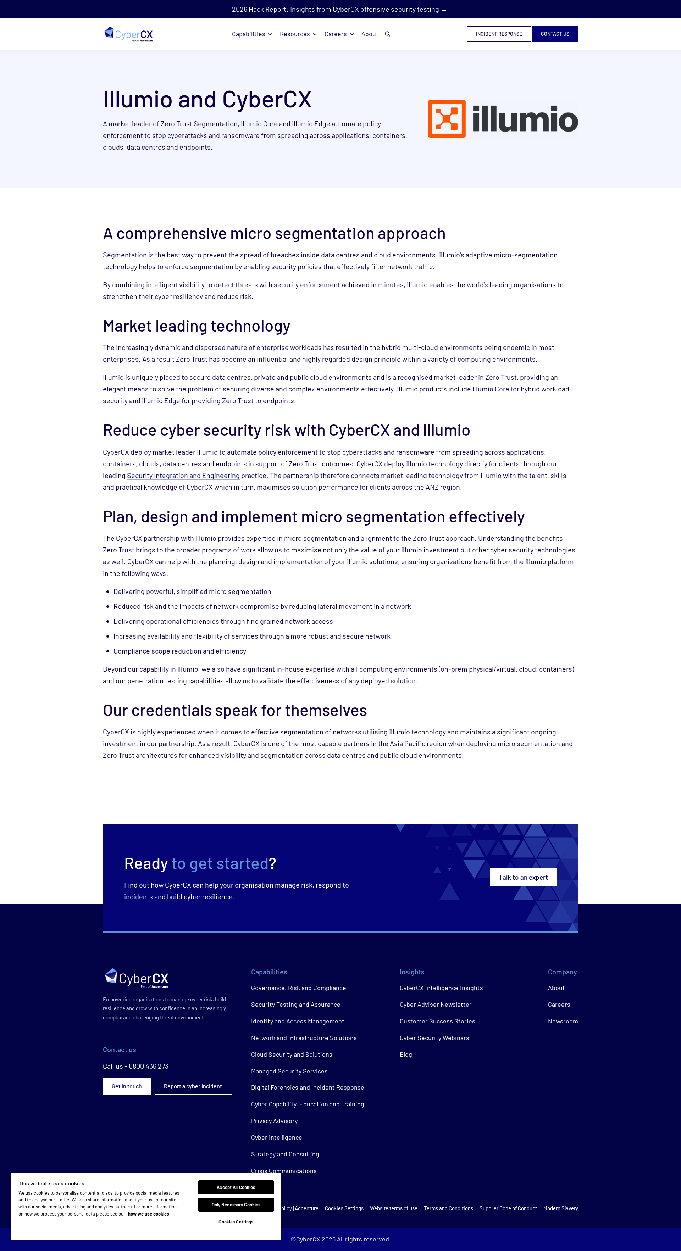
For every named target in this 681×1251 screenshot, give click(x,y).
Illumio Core (490, 388)
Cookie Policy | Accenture (290, 1208)
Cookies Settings (235, 1221)
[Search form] (387, 34)
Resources (295, 34)
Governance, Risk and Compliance (298, 987)
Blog (406, 1054)
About (369, 34)
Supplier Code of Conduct (508, 1208)
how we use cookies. (149, 1214)
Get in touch (127, 1086)
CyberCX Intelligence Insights (441, 987)
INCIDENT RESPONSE (499, 34)
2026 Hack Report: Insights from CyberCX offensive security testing (336, 9)
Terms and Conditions (448, 1208)
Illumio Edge (161, 400)
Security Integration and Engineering (183, 475)
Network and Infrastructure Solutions (304, 1037)
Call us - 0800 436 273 (135, 1066)
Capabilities (248, 34)
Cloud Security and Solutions (291, 1054)
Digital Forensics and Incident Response (307, 1087)
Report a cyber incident (193, 1086)
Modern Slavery (560, 1208)
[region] (146, 1206)
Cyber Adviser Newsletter (436, 1004)
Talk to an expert (523, 877)
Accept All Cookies (236, 1187)
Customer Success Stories (437, 1021)
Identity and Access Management (297, 1021)
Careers (336, 34)
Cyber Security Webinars (434, 1037)
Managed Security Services (289, 1071)
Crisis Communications (284, 1170)
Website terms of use (393, 1208)
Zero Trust (191, 359)
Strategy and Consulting (285, 1154)
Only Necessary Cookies (236, 1204)
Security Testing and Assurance (295, 1004)
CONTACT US (555, 34)
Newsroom (563, 1021)
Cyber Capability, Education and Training (307, 1104)
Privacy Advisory (274, 1120)
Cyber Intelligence (276, 1137)
